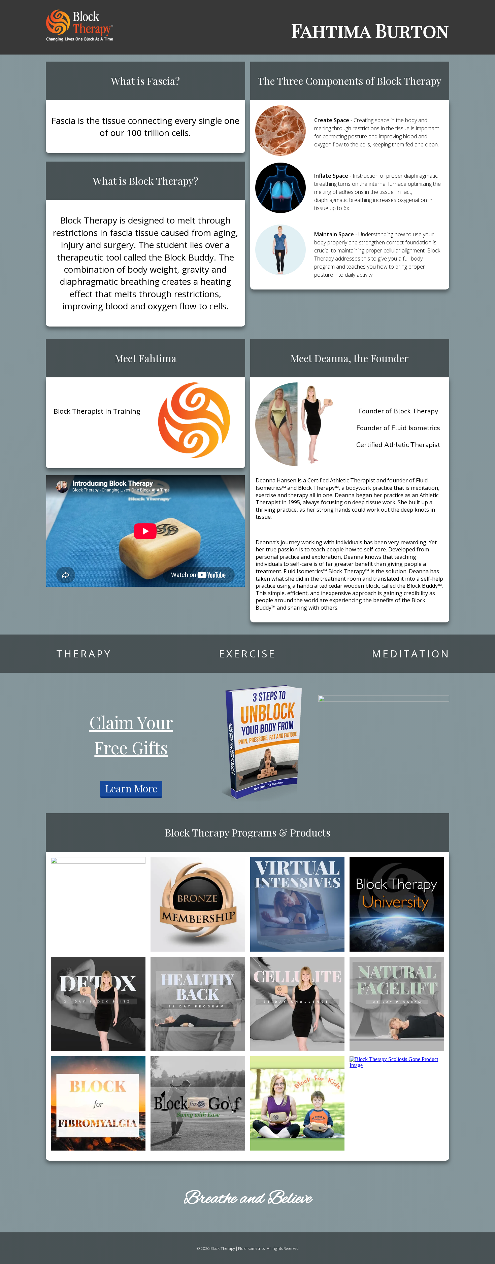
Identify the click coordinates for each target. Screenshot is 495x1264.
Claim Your (131, 722)
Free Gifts (131, 747)
